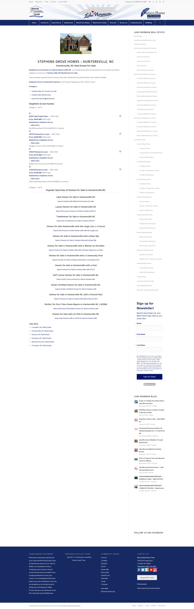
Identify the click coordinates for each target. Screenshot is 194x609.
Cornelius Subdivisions (146, 175)
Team (46, 2)
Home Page (138, 36)
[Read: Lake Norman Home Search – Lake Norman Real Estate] (136, 468)
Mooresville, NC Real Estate (42, 331)
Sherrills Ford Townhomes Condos (150, 259)
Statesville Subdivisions (147, 272)
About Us (38, 2)
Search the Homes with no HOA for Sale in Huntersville (76, 318)
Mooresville (105, 572)
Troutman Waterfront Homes (146, 114)
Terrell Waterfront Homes (145, 109)
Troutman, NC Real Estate (42, 345)
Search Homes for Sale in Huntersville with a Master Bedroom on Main (76, 250)
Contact (53, 2)
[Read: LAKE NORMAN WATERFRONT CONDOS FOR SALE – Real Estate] (136, 487)
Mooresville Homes (145, 237)
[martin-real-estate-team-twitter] (143, 570)
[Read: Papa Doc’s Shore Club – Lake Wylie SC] (136, 420)
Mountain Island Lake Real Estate (147, 290)
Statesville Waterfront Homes (146, 105)
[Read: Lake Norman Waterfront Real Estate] (136, 450)
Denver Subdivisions (146, 210)
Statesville (104, 578)
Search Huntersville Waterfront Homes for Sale (76, 201)
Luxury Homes (141, 65)
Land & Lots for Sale (143, 61)
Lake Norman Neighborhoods (43, 98)
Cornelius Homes (145, 166)
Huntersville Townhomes (147, 223)
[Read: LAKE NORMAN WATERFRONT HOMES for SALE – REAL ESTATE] (136, 477)
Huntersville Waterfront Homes (147, 92)
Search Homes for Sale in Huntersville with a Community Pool (75, 260)
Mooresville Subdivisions (147, 241)
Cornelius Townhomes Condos (149, 170)
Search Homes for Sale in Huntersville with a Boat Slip (75, 240)
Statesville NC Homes (146, 268)
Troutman (104, 584)
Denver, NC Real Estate (40, 334)
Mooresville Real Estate (144, 232)
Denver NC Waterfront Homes (147, 87)
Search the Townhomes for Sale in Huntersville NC (76, 221)
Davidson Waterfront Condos (146, 127)
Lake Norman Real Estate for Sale (145, 40)
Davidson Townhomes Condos (149, 188)
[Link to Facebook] (153, 1)
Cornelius (104, 560)
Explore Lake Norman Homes (71, 606)
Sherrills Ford (105, 575)
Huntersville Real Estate (144, 215)
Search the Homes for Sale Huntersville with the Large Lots (75, 230)
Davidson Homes (145, 184)
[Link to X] (156, 1)
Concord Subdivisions (146, 157)
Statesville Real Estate (144, 263)
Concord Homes (144, 148)
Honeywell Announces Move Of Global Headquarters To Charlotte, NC (152, 430)
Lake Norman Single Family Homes (145, 48)
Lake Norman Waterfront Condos (145, 118)
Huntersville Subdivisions (41, 95)
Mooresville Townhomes (147, 246)
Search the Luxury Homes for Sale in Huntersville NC (76, 211)
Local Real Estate (139, 140)
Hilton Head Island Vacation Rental (148, 588)
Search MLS (63, 2)
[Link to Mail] (149, 1)
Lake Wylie (104, 588)
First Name (141, 334)
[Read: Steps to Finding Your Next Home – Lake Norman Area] (136, 402)
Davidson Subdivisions (146, 192)
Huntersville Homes (145, 219)
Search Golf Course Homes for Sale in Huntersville (76, 279)
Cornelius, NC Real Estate (41, 327)
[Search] (160, 22)
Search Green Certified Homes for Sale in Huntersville (75, 289)
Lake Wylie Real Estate (144, 285)
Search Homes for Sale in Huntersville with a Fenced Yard (76, 299)
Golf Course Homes (143, 57)
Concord (104, 557)
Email (139, 323)
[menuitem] (31, 1)
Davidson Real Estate (144, 179)
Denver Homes (144, 201)
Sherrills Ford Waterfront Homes (147, 100)
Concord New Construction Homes (150, 153)
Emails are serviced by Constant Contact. (149, 369)
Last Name (141, 345)
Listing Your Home (140, 44)
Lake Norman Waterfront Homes (144, 74)
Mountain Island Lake (108, 591)
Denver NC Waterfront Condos (147, 131)
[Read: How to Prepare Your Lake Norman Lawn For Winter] (136, 459)
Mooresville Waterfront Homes (147, 96)
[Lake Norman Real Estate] (36, 11)
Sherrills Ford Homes (146, 254)
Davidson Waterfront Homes (146, 83)
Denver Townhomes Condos (148, 206)
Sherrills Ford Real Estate (145, 250)
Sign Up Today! (149, 377)
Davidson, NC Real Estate (41, 338)
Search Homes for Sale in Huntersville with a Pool (76, 269)
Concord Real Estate (143, 144)
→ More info (34, 125)
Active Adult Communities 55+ (147, 52)
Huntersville (105, 569)
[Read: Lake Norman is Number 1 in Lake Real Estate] (136, 441)
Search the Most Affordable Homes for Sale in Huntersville (75, 308)
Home (31, 2)
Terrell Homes (141, 277)
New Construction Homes (145, 70)
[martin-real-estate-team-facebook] (139, 570)
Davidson (104, 563)
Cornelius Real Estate (144, 161)
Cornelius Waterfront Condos (146, 122)
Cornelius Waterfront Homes (146, 78)
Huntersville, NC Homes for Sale (44, 91)
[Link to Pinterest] (163, 1)
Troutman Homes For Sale (145, 281)
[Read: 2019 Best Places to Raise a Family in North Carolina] (136, 411)
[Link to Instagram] (160, 1)
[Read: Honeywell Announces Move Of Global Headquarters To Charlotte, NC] (136, 429)
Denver (103, 566)
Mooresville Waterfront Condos (147, 135)
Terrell (103, 581)
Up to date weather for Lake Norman (149, 524)
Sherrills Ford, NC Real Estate (43, 342)
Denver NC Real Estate (144, 197)
